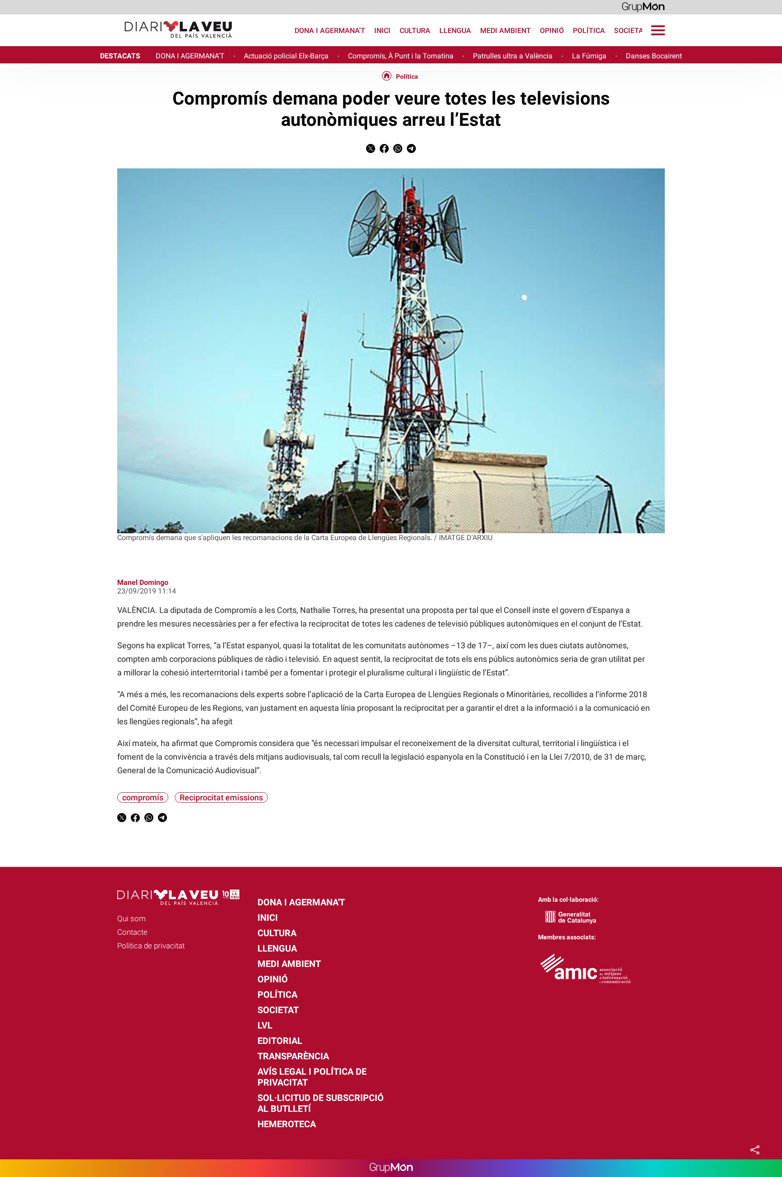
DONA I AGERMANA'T (190, 56)
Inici (382, 30)
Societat (631, 30)
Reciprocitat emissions (221, 797)
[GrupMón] (643, 6)
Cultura (415, 30)
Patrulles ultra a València (513, 56)
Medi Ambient (505, 30)
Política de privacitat (151, 945)
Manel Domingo (142, 582)
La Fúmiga (589, 56)
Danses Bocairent (654, 56)
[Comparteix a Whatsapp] (397, 150)
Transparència (293, 1056)
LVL (264, 1025)
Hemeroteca (286, 1124)
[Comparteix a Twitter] (370, 150)
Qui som (131, 918)
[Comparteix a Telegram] (411, 150)
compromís (142, 797)
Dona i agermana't (330, 30)
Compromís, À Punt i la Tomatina (400, 56)
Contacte (132, 932)
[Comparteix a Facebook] (384, 150)
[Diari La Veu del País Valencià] (119, 42)
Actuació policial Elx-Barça (286, 56)
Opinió (552, 30)
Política (589, 30)
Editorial (279, 1040)
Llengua (455, 30)
